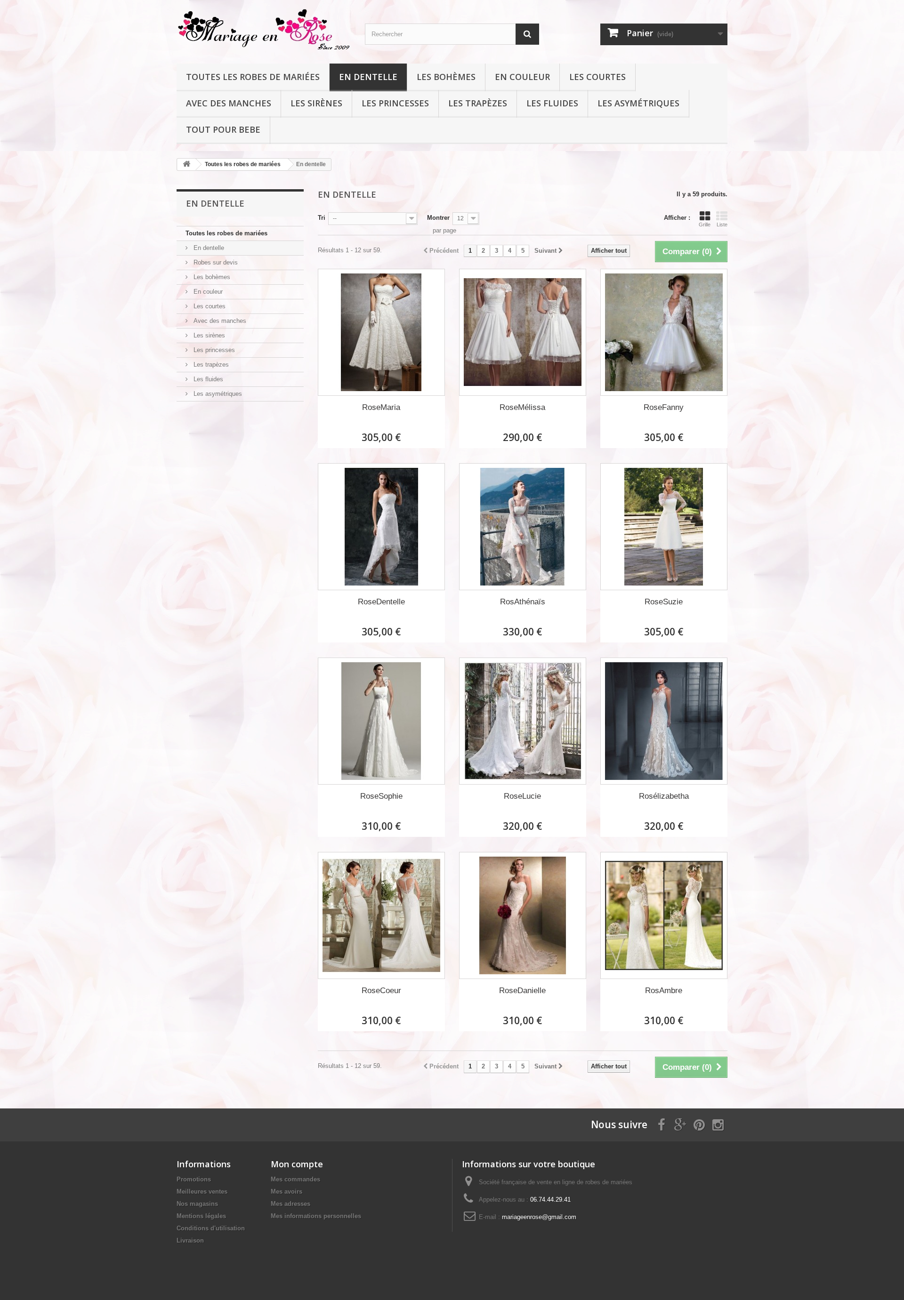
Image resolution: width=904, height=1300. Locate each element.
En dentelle (368, 76)
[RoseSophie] (381, 721)
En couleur (522, 76)
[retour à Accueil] (186, 164)
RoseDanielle (522, 990)
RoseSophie (381, 796)
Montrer (438, 217)
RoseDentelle (381, 601)
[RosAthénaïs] (522, 527)
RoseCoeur (381, 990)
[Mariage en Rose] (264, 29)
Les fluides (552, 103)
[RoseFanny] (664, 332)
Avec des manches (228, 103)
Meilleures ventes (202, 1191)
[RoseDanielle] (522, 915)
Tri (321, 217)
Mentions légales (201, 1216)
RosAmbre (663, 990)
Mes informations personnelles (316, 1216)
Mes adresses (290, 1203)
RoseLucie (522, 796)
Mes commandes (295, 1179)
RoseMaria (381, 407)
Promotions (194, 1179)
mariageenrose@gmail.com (539, 1216)
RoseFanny (664, 407)
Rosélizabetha (664, 796)
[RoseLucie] (522, 721)
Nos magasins (197, 1203)
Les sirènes (316, 103)
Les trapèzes (477, 103)
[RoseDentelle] (381, 527)
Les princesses (395, 103)
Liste (722, 224)
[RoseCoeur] (381, 915)
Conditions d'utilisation (211, 1228)
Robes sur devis (215, 262)
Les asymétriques (638, 103)
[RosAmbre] (664, 915)
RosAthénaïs (522, 601)
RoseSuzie (664, 601)
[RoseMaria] (381, 332)
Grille (704, 224)
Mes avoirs (286, 1191)
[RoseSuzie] (664, 527)
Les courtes (597, 76)
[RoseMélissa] (522, 332)
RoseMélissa (522, 407)
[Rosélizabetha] (664, 721)
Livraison (190, 1240)
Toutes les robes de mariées (253, 76)
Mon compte (297, 1164)
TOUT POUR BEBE (223, 129)
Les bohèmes (446, 76)
